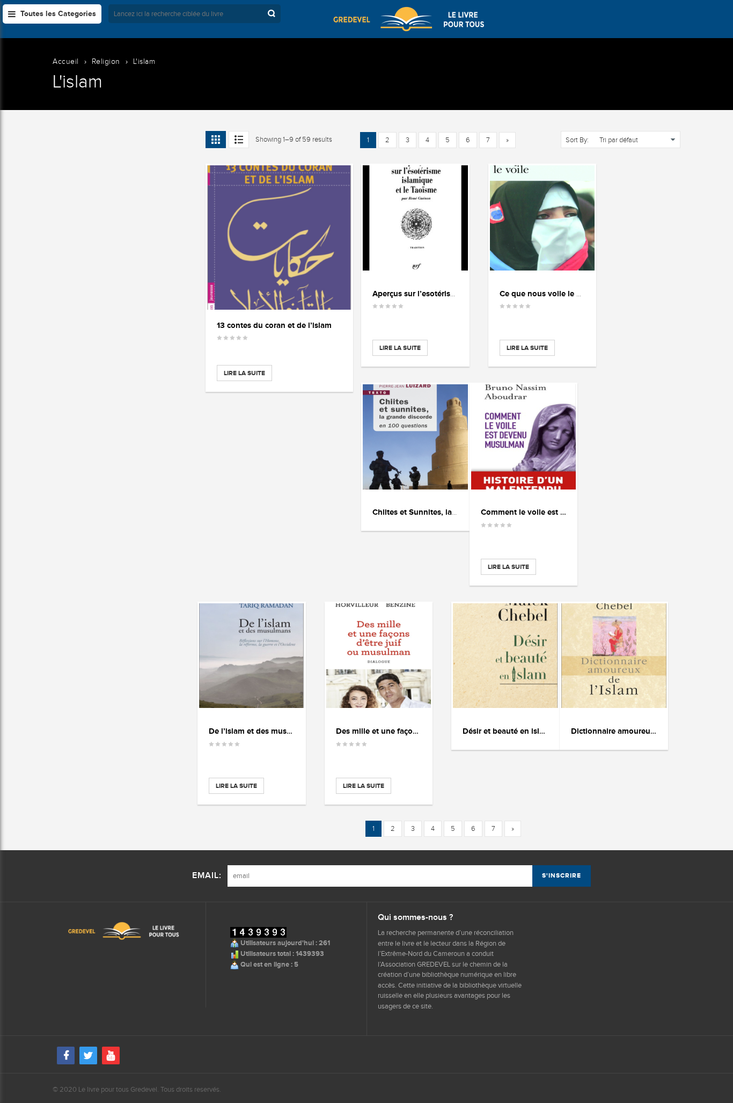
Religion (106, 61)
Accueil (66, 61)
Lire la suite (244, 373)
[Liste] (239, 139)
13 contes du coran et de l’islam (274, 325)
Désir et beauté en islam (507, 730)
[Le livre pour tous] (408, 18)
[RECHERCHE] (273, 13)
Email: (207, 876)
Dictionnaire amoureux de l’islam (631, 730)
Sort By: (577, 140)
